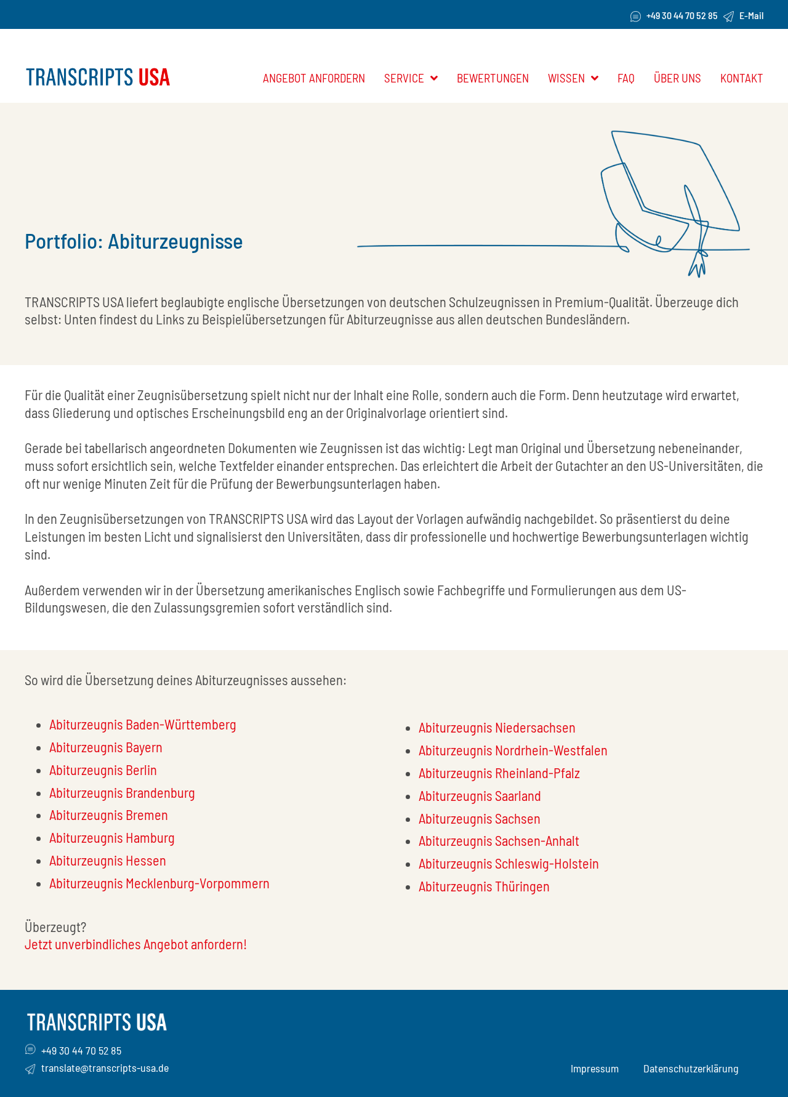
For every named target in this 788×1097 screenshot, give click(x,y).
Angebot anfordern (314, 78)
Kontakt (741, 78)
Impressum (595, 1068)
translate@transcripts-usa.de (105, 1067)
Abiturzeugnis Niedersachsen (497, 727)
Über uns (677, 78)
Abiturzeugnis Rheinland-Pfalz (499, 773)
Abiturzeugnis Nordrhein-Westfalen (513, 750)
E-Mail (751, 15)
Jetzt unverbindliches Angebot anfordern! (136, 944)
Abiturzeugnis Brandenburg (122, 792)
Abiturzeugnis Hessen (107, 860)
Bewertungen (493, 78)
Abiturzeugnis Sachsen (480, 818)
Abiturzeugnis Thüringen (484, 886)
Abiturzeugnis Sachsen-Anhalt (499, 840)
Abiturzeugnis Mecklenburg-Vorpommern (159, 883)
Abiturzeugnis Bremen (108, 814)
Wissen (566, 78)
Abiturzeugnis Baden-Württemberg (142, 724)
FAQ (626, 78)
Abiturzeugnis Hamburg (112, 837)
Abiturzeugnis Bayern (106, 747)
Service (404, 78)
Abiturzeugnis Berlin (103, 769)
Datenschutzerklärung (691, 1068)
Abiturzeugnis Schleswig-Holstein (509, 863)
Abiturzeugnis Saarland (480, 795)
